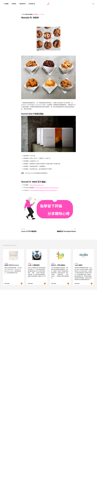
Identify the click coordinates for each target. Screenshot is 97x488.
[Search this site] (93, 4)
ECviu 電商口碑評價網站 (28, 14)
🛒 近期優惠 (5, 3)
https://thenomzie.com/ (37, 185)
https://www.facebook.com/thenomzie (47, 187)
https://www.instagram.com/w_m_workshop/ (44, 190)
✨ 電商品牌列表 (21, 3)
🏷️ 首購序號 (13, 3)
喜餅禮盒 (36, 14)
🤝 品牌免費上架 (31, 3)
